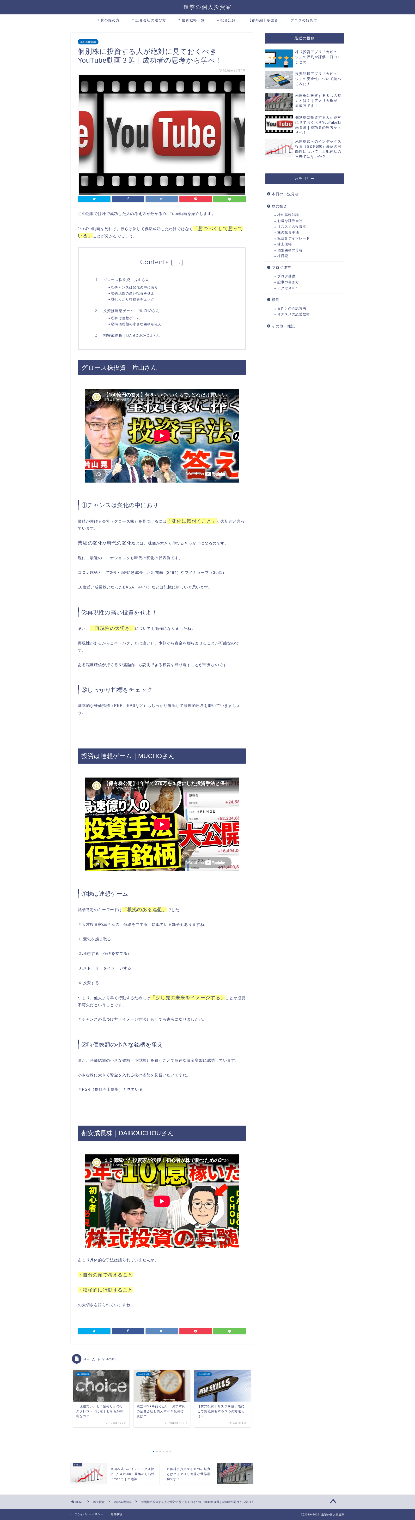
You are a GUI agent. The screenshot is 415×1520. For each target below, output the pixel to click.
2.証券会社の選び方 (149, 20)
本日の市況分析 (285, 194)
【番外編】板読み (263, 20)
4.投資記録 (226, 20)
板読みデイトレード (293, 238)
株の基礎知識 (88, 41)
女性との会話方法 (291, 308)
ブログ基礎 (286, 276)
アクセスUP (287, 288)
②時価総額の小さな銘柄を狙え (136, 324)
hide (177, 263)
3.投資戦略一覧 (191, 20)
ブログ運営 (281, 267)
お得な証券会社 (290, 221)
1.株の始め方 (109, 20)
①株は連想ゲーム (125, 318)
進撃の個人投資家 (207, 7)
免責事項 (116, 1514)
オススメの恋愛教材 (293, 314)
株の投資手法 (288, 232)
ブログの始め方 (304, 20)
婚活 (276, 300)
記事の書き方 (288, 282)
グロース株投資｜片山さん (126, 279)
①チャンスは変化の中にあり (134, 287)
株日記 (282, 256)
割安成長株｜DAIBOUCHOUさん (131, 335)
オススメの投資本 (291, 226)
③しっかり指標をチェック (132, 299)
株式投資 (279, 206)
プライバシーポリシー (88, 1514)
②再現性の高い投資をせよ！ (134, 293)
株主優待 (284, 244)
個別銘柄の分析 (290, 250)
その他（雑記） (285, 326)
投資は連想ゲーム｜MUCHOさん (131, 310)
